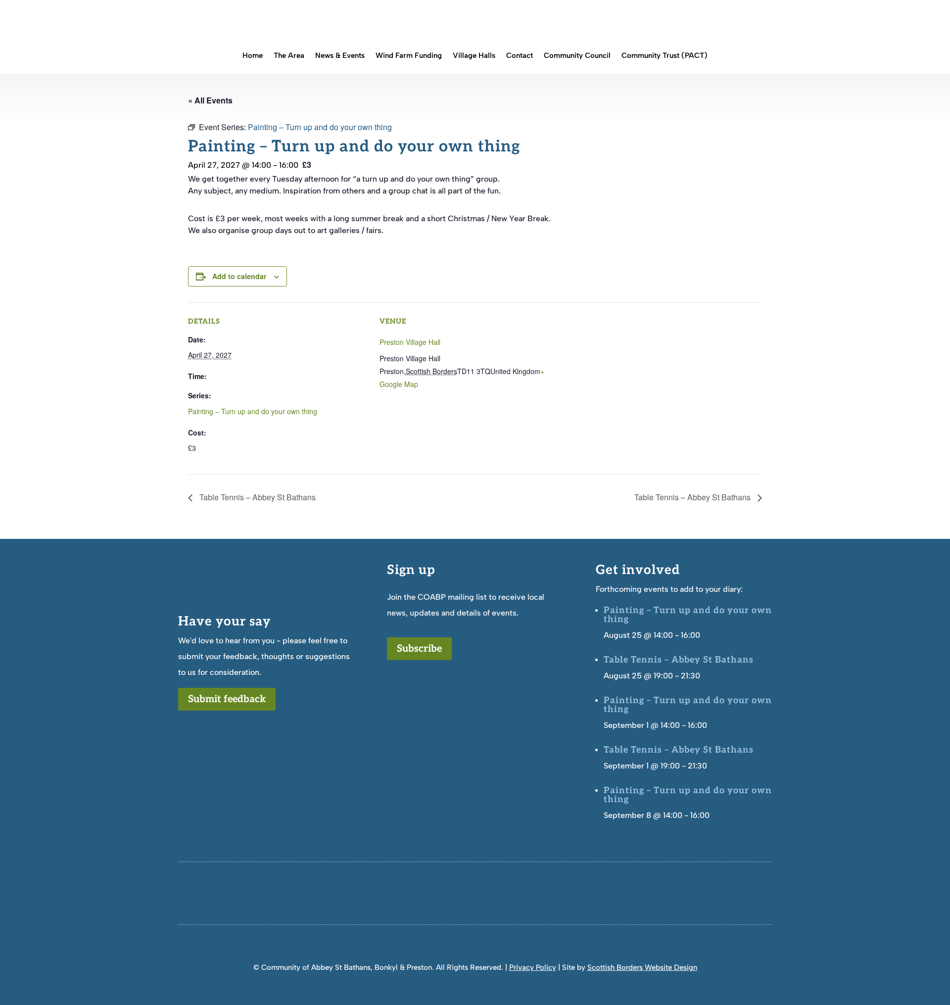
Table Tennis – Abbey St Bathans (256, 497)
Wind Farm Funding (409, 56)
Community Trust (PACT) (664, 56)
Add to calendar (239, 276)
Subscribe (419, 649)
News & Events (340, 56)
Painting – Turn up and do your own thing (252, 411)
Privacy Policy (532, 967)
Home (252, 56)
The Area (289, 56)
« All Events (210, 100)
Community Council (577, 56)
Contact (519, 56)
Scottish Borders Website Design (642, 967)
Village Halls (474, 56)
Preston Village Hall (410, 342)
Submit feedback (227, 699)
